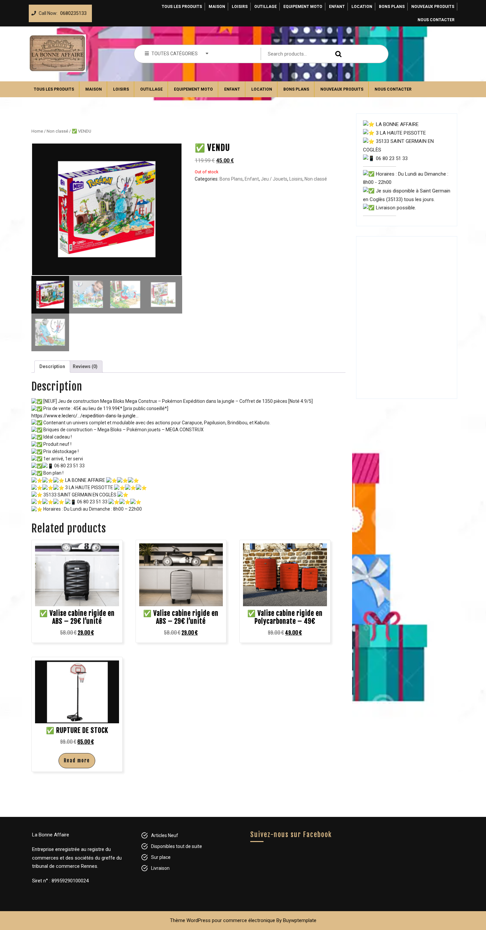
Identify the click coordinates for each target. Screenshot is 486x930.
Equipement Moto (302, 6)
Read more (77, 760)
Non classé (57, 131)
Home (37, 131)
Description (52, 366)
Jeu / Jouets (274, 179)
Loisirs (240, 6)
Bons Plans (392, 6)
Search (337, 54)
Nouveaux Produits (432, 6)
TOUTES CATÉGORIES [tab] (174, 53)
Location (361, 6)
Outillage (265, 6)
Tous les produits (182, 6)
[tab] (52, 366)
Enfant (337, 6)
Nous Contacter (436, 20)
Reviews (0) (85, 366)
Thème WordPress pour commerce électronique (222, 920)
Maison (217, 6)
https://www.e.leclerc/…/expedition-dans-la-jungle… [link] (85, 415)
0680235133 (72, 11)
